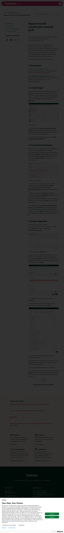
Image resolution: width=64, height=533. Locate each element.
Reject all (52, 517)
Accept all (52, 514)
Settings (4, 527)
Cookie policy (12, 527)
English (4, 500)
